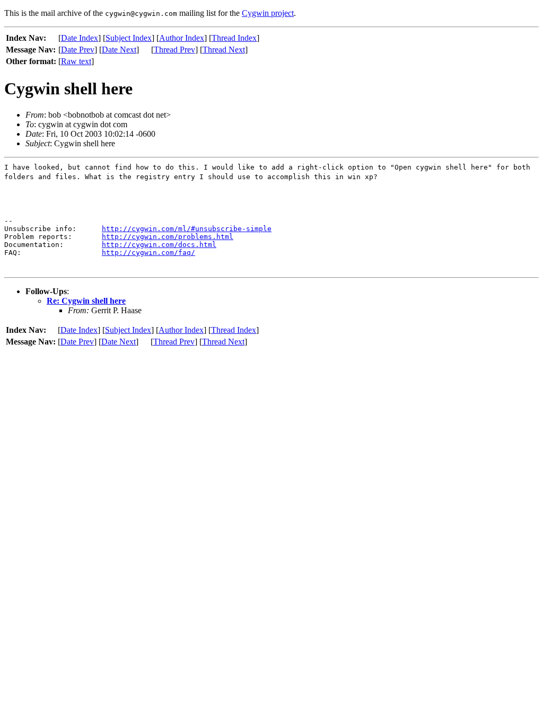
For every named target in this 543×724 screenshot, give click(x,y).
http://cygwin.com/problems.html (167, 237)
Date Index (79, 37)
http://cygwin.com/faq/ (148, 253)
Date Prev (77, 49)
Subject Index (129, 37)
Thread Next (224, 49)
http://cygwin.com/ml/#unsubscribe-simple (187, 229)
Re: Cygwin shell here (86, 300)
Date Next (119, 49)
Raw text (76, 61)
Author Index (181, 37)
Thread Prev (174, 49)
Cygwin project (268, 12)
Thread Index (234, 37)
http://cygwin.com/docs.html (159, 245)
